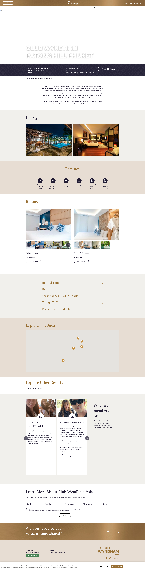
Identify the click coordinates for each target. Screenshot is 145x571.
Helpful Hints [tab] (51, 283)
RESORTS (70, 8)
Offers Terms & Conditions (57, 552)
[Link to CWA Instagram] (110, 558)
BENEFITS (62, 8)
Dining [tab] (46, 289)
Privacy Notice (30, 550)
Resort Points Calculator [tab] (58, 309)
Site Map (52, 550)
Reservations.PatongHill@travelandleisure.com (80, 73)
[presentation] (29, 140)
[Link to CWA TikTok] (118, 558)
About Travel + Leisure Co (33, 552)
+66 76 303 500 (73, 68)
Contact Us (53, 548)
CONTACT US (139, 3)
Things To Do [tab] (51, 303)
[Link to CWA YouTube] (114, 558)
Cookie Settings (32, 555)
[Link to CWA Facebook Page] (106, 558)
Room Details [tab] (30, 257)
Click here (90, 103)
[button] (73, 348)
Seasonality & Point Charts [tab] (60, 296)
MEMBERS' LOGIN (130, 3)
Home (28, 78)
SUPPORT (79, 8)
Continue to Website (117, 566)
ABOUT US (53, 8)
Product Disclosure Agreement (34, 548)
